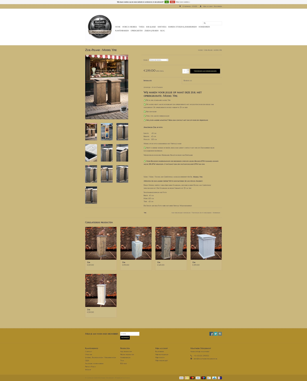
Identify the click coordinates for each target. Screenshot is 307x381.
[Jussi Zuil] (101, 243)
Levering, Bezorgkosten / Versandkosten (100, 357)
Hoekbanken (204, 27)
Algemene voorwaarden (94, 363)
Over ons (88, 354)
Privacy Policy (90, 367)
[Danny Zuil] (206, 243)
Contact (88, 351)
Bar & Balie (151, 27)
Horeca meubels (129, 27)
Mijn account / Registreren (212, 6)
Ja (167, 2)
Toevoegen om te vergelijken (202, 213)
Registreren (159, 351)
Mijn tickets (160, 357)
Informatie (148, 80)
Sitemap (88, 370)
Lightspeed (126, 378)
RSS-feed (123, 363)
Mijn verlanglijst (161, 360)
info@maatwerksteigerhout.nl (205, 359)
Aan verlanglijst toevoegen (180, 213)
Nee (172, 2)
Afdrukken (216, 213)
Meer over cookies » (183, 2)
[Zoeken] (204, 23)
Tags (122, 360)
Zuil (88, 262)
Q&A (87, 360)
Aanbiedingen (125, 357)
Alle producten (126, 351)
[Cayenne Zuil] (136, 243)
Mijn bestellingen (161, 354)
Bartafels (162, 27)
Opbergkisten (136, 31)
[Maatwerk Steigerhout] (100, 27)
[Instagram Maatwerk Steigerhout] (220, 334)
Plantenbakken (122, 31)
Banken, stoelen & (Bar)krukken (182, 27)
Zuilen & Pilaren (151, 31)
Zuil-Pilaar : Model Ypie (213, 50)
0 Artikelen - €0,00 (190, 6)
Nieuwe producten (127, 354)
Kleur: (146, 60)
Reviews (188, 80)
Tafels (141, 27)
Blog (162, 31)
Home (117, 27)
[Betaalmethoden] (181, 378)
